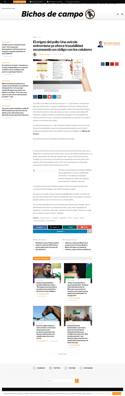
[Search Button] (118, 14)
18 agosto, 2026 (41, 296)
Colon (70, 218)
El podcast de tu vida (8, 8)
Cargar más (62, 354)
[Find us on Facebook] (2, 2)
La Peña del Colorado (91, 3)
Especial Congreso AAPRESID (11, 3)
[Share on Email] (49, 97)
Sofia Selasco (43, 341)
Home (34, 37)
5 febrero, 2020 (58, 54)
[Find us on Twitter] (5, 2)
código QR (63, 218)
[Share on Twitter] (40, 97)
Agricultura (49, 3)
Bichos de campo (45, 54)
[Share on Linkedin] (54, 97)
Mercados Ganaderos (29, 3)
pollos (82, 218)
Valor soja (102, 3)
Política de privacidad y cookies (101, 393)
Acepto (116, 393)
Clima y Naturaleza (77, 3)
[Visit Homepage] (58, 14)
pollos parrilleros (39, 220)
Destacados (6, 42)
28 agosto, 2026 (7, 56)
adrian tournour (45, 218)
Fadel (67, 103)
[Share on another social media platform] (59, 97)
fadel (76, 218)
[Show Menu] (122, 14)
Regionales (57, 3)
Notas (39, 37)
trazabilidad (50, 220)
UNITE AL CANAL (20, 1)
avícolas (55, 218)
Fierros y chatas (112, 3)
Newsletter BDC (37, 1)
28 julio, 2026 (54, 341)
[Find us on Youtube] (7, 2)
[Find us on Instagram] (10, 2)
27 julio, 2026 (72, 347)
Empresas (66, 3)
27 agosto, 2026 (7, 74)
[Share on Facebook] (35, 97)
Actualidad (41, 3)
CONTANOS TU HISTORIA (56, 1)
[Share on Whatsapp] (45, 97)
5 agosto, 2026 (72, 300)
